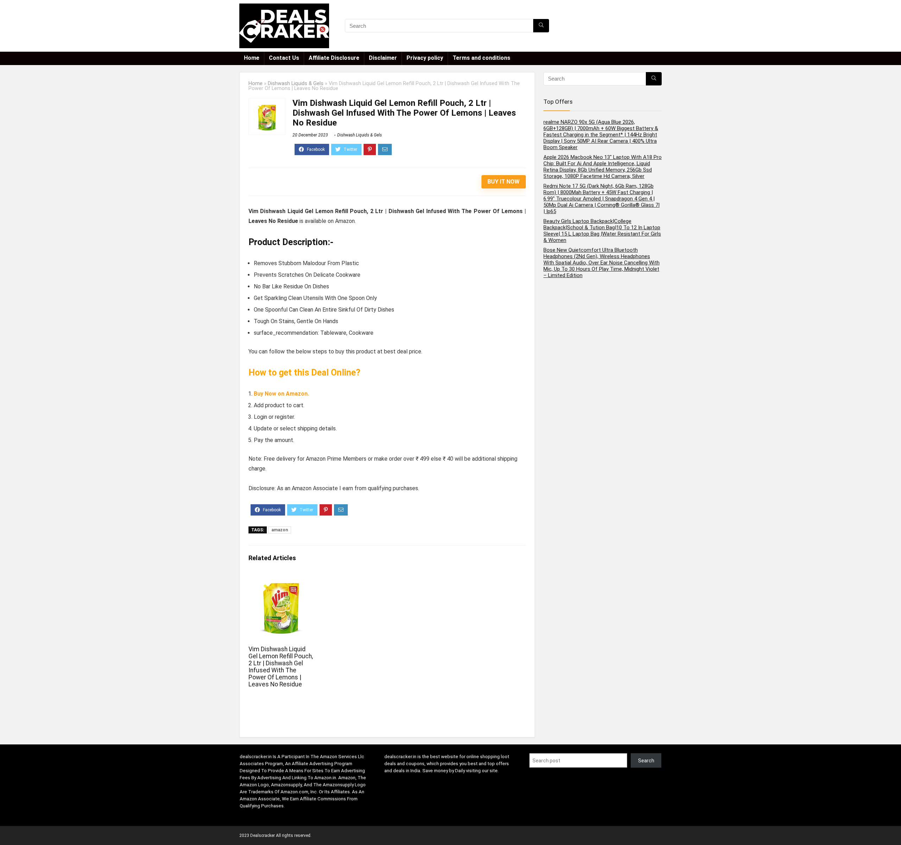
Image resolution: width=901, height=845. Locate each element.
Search (646, 760)
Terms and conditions (481, 58)
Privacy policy (425, 58)
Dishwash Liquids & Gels (295, 84)
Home (251, 58)
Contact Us (284, 58)
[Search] (541, 25)
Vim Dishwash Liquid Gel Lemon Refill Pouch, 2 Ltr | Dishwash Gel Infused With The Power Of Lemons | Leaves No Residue (280, 667)
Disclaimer (383, 58)
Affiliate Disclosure (334, 58)
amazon (279, 529)
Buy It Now (503, 181)
